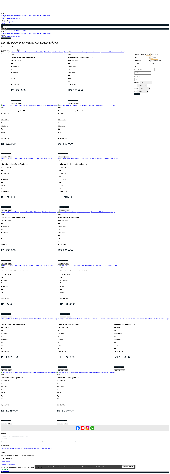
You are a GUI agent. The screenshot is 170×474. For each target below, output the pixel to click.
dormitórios (136, 82)
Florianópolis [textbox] (154, 60)
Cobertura (24, 15)
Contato (3, 23)
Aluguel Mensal (15, 18)
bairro (160, 60)
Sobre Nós (4, 22)
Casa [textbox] (150, 57)
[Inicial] (22, 12)
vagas (135, 91)
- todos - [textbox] (153, 63)
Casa (19, 15)
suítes (135, 85)
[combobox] (148, 54)
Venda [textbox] (148, 54)
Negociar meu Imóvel (34, 448)
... (115, 372)
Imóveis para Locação (20, 448)
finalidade (136, 54)
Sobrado (43, 15)
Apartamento (14, 15)
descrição (14, 103)
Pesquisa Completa (12, 22)
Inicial (2, 30)
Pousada (29, 15)
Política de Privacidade (99, 466)
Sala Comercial (36, 15)
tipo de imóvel (154, 54)
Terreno (48, 15)
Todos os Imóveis (6, 15)
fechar (3, 28)
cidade (154, 57)
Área (135, 76)
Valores (135, 70)
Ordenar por (159, 63)
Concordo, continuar (128, 466)
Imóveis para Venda (7, 448)
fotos (19, 103)
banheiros (136, 88)
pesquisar (136, 94)
